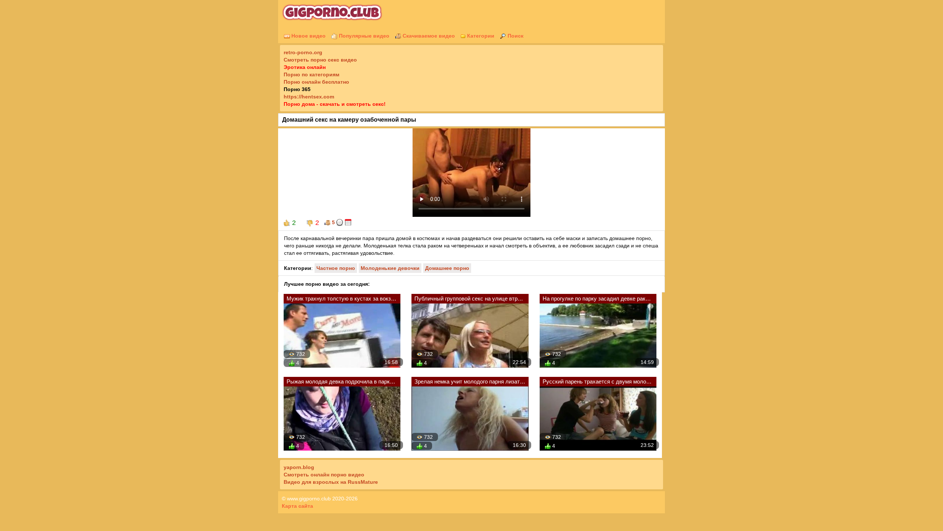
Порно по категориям (311, 74)
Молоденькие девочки (390, 268)
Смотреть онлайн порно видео (324, 475)
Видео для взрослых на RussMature (331, 482)
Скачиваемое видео (428, 36)
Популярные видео (363, 36)
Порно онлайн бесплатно (316, 82)
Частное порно (335, 268)
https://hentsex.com (309, 97)
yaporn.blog (299, 467)
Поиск (514, 36)
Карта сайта (297, 506)
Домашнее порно (447, 268)
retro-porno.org (303, 52)
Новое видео (308, 36)
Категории (480, 36)
